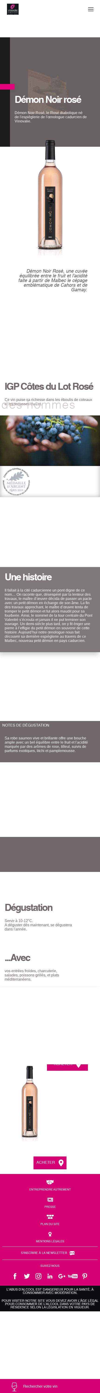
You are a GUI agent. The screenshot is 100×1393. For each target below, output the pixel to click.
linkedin (50, 1276)
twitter (27, 1276)
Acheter (63, 1064)
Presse (50, 1207)
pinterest (85, 1276)
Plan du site (50, 1224)
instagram (38, 1276)
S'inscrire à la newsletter (44, 1253)
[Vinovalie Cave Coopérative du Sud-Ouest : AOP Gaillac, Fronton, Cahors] (13, 9)
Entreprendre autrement (50, 1189)
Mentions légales (50, 1241)
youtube (73, 1276)
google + (61, 1276)
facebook (15, 1276)
